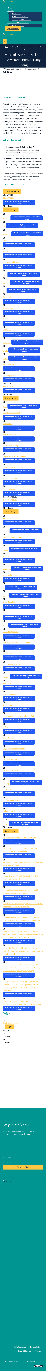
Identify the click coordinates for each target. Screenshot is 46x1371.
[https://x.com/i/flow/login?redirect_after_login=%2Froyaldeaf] (37, 1366)
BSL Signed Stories (18, 26)
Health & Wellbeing (10, 500)
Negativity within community (14, 749)
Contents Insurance (10, 308)
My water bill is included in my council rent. (19, 838)
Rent (5, 291)
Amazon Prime (8, 365)
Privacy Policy (35, 1347)
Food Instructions (9, 489)
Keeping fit (7, 556)
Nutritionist (7, 683)
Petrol (5, 275)
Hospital (6, 596)
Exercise (6, 531)
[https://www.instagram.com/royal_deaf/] (39, 1366)
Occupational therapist (11, 664)
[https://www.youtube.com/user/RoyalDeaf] (41, 1366)
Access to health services (12, 575)
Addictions (7, 569)
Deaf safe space (8, 738)
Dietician (6, 677)
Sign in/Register (13, 29)
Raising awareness (10, 694)
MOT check (7, 330)
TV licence (7, 343)
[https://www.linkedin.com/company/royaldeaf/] (42, 1366)
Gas (4, 227)
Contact (38, 1351)
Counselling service (10, 632)
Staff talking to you (10, 478)
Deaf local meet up (10, 760)
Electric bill (7, 297)
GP (4, 588)
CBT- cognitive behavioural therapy (16, 643)
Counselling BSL (9, 602)
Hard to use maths (9, 435)
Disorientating (8, 424)
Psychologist (7, 613)
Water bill (6, 219)
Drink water (7, 789)
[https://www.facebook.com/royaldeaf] (35, 1366)
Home (9, 8)
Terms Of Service (24, 1351)
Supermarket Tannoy (10, 446)
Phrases (6, 824)
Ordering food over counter (13, 467)
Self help (6, 784)
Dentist (5, 626)
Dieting (6, 550)
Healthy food (8, 519)
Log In (9, 1027)
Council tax (7, 240)
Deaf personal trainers (11, 705)
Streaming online (9, 376)
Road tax (6, 283)
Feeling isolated (9, 811)
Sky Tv (5, 351)
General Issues (8, 386)
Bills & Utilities (8, 198)
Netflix (5, 359)
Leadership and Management (21, 20)
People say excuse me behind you (15, 456)
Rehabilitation (8, 654)
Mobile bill (7, 251)
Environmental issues (11, 262)
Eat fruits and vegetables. (12, 800)
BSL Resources (20, 1347)
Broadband (7, 235)
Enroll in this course (10, 1023)
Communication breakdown (13, 537)
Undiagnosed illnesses (11, 727)
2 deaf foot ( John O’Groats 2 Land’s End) (18, 716)
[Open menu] (5, 41)
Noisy (5, 407)
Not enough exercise (10, 771)
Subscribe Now (23, 1167)
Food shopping (8, 319)
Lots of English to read (11, 413)
